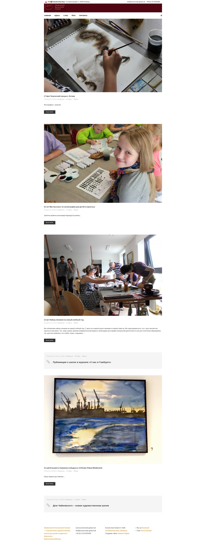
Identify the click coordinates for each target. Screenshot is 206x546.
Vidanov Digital (123, 533)
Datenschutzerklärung (52, 539)
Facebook (145, 528)
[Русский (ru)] (46, 2)
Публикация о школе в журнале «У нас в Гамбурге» (82, 362)
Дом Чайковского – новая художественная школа (81, 505)
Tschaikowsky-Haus (58, 2)
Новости (61, 99)
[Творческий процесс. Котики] (103, 52)
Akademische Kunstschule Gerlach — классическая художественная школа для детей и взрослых (57, 530)
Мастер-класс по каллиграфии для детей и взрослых (72, 207)
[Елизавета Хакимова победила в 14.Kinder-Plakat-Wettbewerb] (103, 419)
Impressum (48, 536)
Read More (49, 112)
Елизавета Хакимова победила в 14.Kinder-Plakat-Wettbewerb (76, 468)
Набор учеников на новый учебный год (67, 320)
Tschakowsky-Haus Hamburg (116, 530)
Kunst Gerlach (146, 530)
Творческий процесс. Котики (62, 96)
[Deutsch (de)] (49, 2)
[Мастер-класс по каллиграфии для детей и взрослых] (103, 163)
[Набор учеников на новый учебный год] (103, 275)
